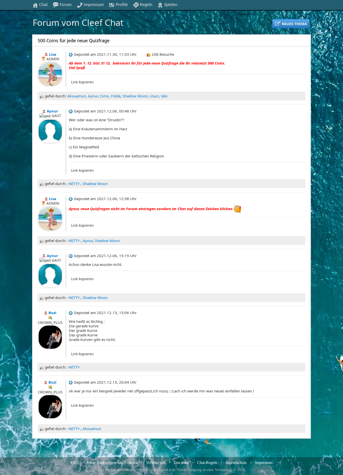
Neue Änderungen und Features (112, 462)
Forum (65, 5)
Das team (181, 462)
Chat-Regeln (207, 462)
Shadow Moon (135, 95)
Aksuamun (76, 95)
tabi (164, 95)
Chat (43, 5)
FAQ (75, 462)
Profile (121, 5)
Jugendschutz (236, 462)
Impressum (93, 5)
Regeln (145, 5)
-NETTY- (74, 183)
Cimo (104, 95)
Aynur (93, 95)
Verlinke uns (156, 462)
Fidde (116, 95)
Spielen (170, 5)
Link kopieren (82, 82)
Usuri (154, 95)
